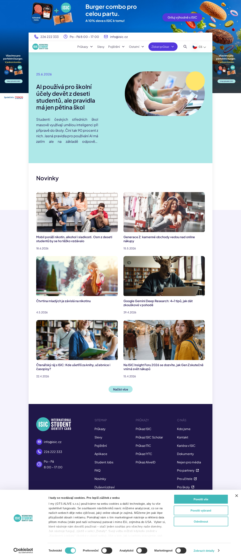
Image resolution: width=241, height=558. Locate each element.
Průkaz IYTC (144, 454)
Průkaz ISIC (143, 429)
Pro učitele (184, 479)
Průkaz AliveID (145, 462)
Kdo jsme (184, 429)
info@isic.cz (119, 37)
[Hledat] (185, 46)
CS (200, 46)
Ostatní (134, 46)
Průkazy (82, 46)
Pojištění (114, 46)
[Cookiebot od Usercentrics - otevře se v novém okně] (23, 550)
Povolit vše (201, 499)
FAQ (97, 470)
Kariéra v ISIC (186, 446)
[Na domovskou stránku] (40, 46)
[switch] (106, 550)
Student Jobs (103, 462)
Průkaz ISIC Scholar (149, 437)
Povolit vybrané (201, 510)
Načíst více (120, 389)
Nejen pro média (189, 462)
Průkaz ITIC (143, 446)
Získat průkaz (160, 46)
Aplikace (100, 454)
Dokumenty (185, 454)
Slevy (100, 46)
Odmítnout (201, 521)
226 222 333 (49, 37)
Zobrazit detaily (204, 550)
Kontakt (182, 437)
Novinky (100, 479)
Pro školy (183, 487)
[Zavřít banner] (236, 495)
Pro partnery (186, 470)
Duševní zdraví (104, 487)
